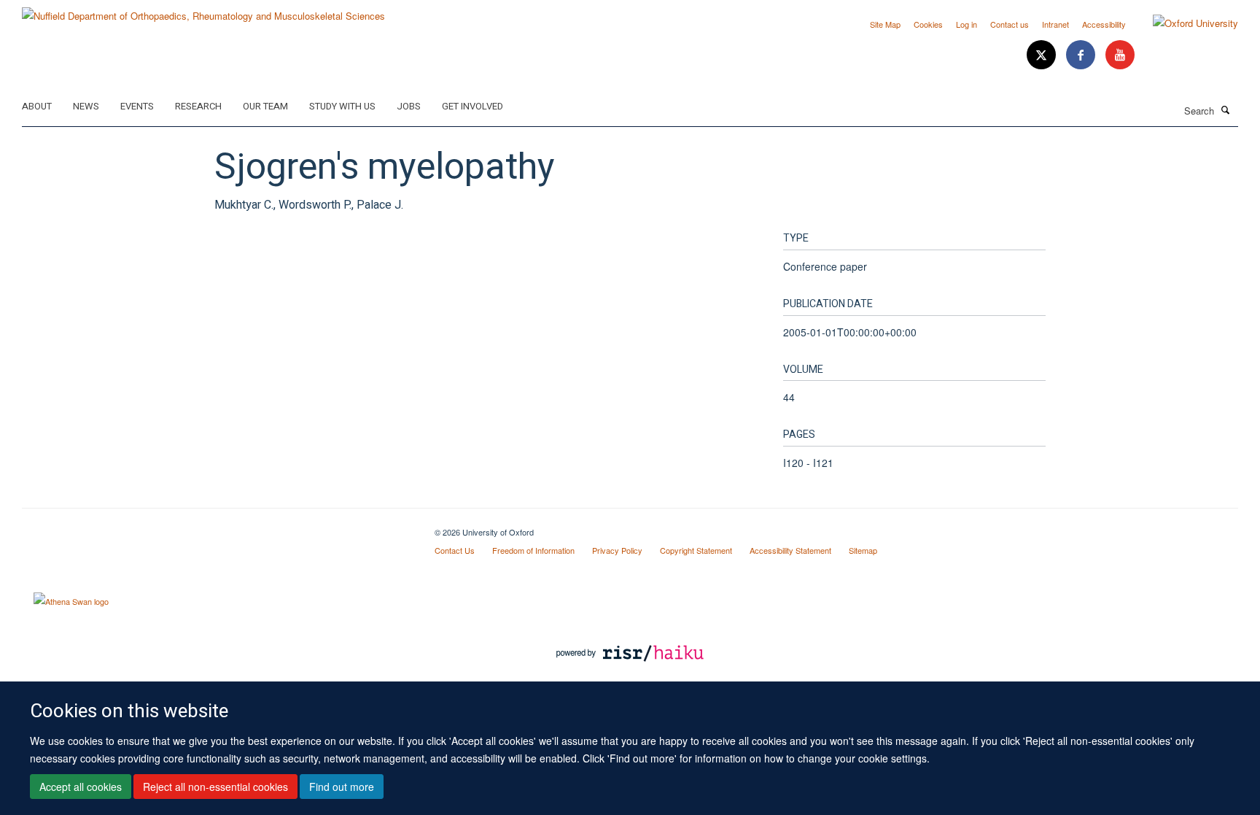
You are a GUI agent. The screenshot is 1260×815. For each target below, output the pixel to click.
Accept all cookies (80, 786)
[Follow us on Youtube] (1120, 55)
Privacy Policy (617, 550)
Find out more (341, 786)
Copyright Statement (696, 550)
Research (198, 106)
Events (137, 106)
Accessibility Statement (790, 550)
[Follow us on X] (1043, 55)
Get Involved (472, 106)
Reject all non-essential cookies (215, 786)
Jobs (409, 106)
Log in (966, 24)
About (37, 106)
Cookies (928, 24)
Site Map (885, 24)
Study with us (342, 106)
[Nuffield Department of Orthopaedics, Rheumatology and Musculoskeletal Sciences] (203, 11)
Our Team (265, 106)
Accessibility (1104, 24)
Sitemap (863, 550)
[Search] (1226, 109)
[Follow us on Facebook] (1082, 55)
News (86, 106)
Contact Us (455, 550)
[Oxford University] (1184, 23)
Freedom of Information (533, 550)
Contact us (1009, 24)
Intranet (1055, 24)
